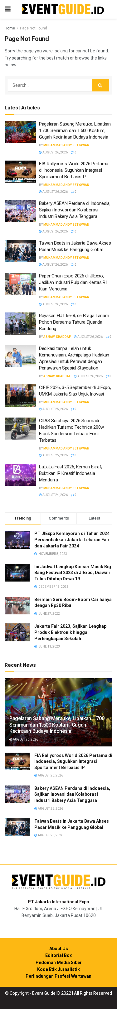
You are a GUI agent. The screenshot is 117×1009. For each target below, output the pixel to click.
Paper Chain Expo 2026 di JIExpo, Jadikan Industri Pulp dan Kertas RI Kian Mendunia (73, 282)
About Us (58, 948)
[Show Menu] (8, 9)
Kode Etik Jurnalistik (58, 969)
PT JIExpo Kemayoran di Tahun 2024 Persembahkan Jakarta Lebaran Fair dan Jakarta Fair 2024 (72, 539)
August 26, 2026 (55, 152)
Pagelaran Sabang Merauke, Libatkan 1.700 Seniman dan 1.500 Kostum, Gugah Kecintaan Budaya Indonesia (75, 130)
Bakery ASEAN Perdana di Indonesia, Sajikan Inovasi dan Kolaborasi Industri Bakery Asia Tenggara (74, 210)
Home (10, 28)
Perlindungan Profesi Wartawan (58, 976)
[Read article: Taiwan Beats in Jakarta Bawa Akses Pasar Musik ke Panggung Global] (20, 251)
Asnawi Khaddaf (57, 337)
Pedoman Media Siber (59, 962)
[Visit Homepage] (63, 9)
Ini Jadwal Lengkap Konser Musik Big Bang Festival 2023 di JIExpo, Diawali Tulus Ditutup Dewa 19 (72, 572)
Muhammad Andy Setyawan (66, 145)
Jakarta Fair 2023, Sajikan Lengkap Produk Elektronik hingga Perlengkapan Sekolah (70, 632)
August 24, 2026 (55, 495)
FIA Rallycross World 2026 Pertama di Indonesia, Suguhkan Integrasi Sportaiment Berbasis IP (73, 170)
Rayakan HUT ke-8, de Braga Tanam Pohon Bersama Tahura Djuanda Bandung (74, 322)
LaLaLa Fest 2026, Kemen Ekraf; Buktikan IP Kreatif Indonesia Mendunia (70, 473)
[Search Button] (100, 85)
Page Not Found (33, 28)
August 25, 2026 (55, 409)
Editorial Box (58, 955)
